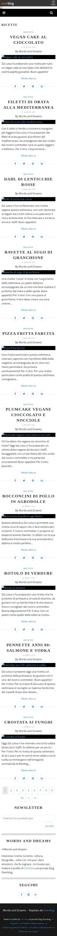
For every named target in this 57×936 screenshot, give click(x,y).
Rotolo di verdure (28, 573)
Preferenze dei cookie (28, 931)
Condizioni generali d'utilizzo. (15, 927)
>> (35, 798)
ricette (28, 32)
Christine (29, 868)
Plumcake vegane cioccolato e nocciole (28, 414)
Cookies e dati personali (41, 927)
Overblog (48, 910)
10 (22, 798)
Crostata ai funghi (28, 722)
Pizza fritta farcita (28, 333)
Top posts (14, 923)
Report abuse (38, 923)
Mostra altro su (28, 78)
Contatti (25, 923)
